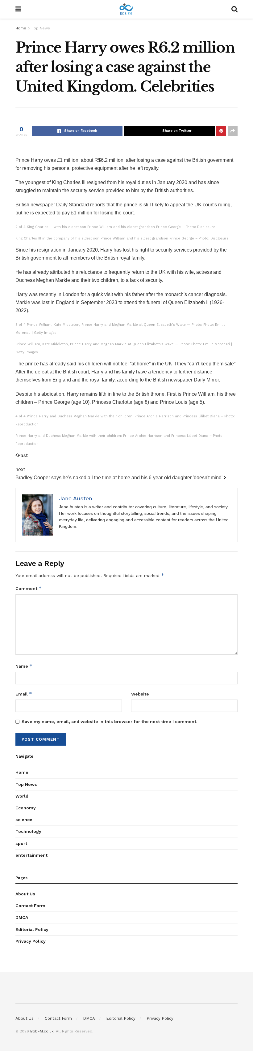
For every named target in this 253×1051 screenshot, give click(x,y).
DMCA (21, 917)
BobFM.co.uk (42, 1031)
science (23, 819)
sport (21, 843)
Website (140, 693)
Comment (28, 588)
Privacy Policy (30, 941)
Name (23, 666)
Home (20, 28)
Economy (25, 807)
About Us (25, 893)
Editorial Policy (31, 929)
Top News (41, 28)
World (21, 796)
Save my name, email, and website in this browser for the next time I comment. (109, 721)
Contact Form (30, 905)
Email (23, 694)
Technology (28, 831)
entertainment (31, 855)
